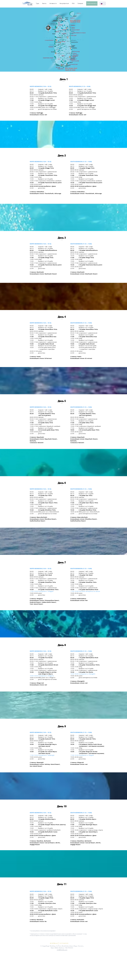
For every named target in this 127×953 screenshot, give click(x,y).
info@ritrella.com (62, 950)
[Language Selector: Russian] (102, 3)
